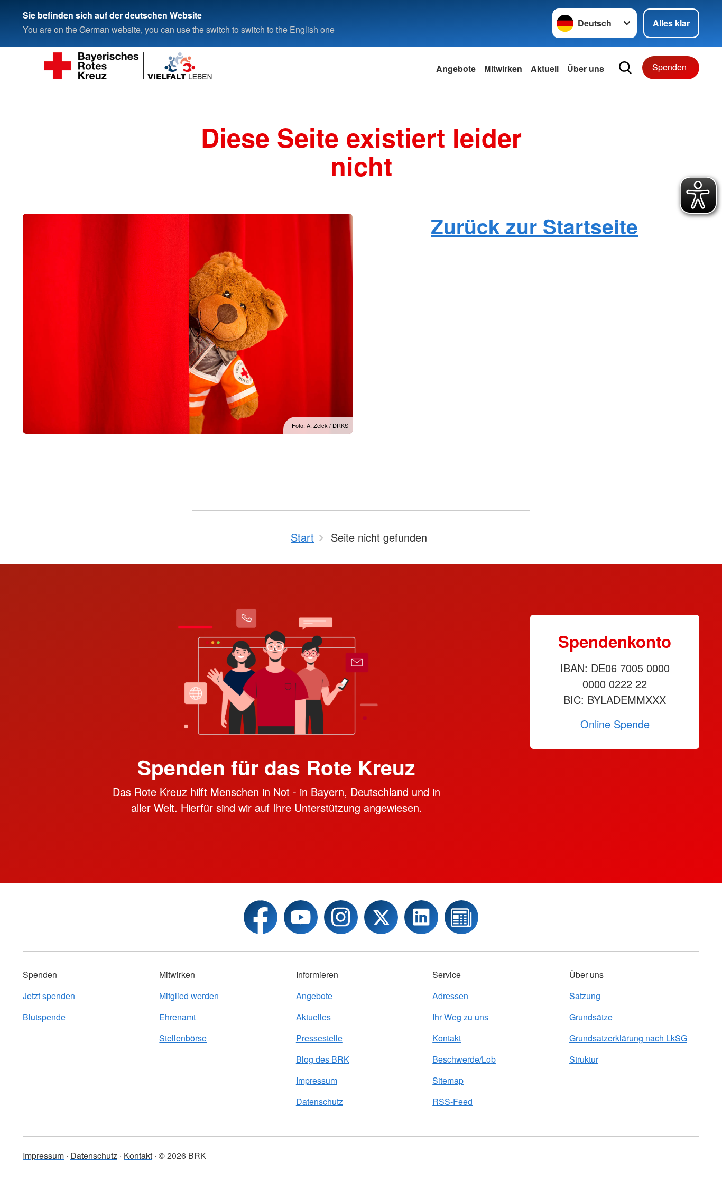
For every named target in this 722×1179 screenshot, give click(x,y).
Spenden (669, 67)
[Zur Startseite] (128, 67)
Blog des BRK (322, 1059)
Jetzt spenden (49, 996)
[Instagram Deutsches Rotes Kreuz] (341, 917)
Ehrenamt (177, 1017)
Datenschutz (319, 1101)
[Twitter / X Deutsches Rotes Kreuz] (381, 917)
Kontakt (446, 1038)
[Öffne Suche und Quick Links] (625, 67)
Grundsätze (591, 1017)
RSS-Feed (452, 1101)
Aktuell (545, 68)
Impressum (316, 1080)
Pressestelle (319, 1038)
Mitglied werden (189, 996)
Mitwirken (503, 68)
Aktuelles (313, 1017)
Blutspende (44, 1017)
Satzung (584, 996)
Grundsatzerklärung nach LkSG (628, 1038)
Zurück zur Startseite (534, 226)
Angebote (456, 68)
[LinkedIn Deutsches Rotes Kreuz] (421, 917)
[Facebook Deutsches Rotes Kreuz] (260, 917)
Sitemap (448, 1080)
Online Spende (615, 724)
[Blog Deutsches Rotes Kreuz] (461, 917)
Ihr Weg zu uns (460, 1017)
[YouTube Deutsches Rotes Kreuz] (301, 917)
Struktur (583, 1059)
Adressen (450, 996)
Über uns (585, 68)
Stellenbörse (183, 1038)
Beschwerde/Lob (464, 1059)
